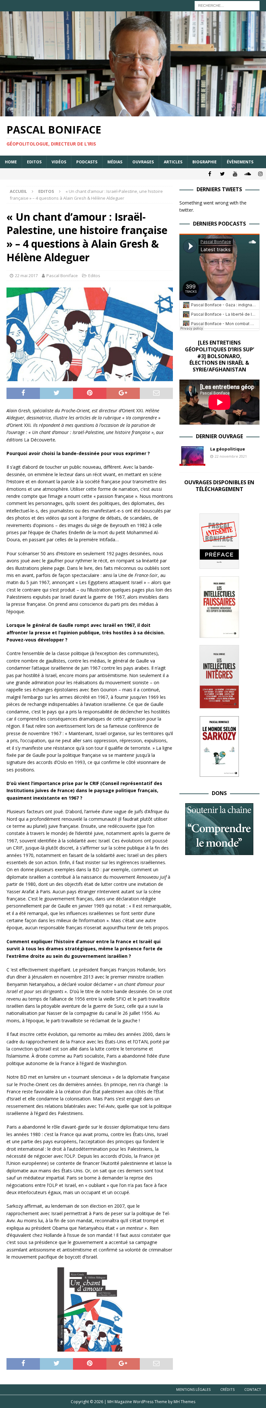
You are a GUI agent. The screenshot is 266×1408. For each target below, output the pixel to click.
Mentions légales (193, 1389)
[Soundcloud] (247, 174)
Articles (173, 162)
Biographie (204, 162)
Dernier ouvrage (219, 436)
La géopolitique (227, 449)
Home (11, 162)
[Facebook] (209, 174)
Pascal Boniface (62, 275)
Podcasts (86, 162)
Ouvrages (143, 162)
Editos (34, 162)
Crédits (227, 1389)
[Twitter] (222, 174)
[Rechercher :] (227, 5)
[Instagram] (260, 174)
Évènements (240, 162)
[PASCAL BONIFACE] (133, 112)
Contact (252, 1389)
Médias (114, 162)
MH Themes (184, 1401)
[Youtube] (235, 174)
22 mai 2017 (26, 275)
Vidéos (59, 162)
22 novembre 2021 (231, 456)
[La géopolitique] (192, 456)
